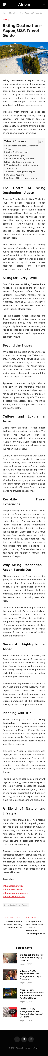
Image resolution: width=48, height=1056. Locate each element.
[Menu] (4, 4)
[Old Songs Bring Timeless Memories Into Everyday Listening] (10, 958)
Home (5, 13)
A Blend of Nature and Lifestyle (21, 178)
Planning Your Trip (15, 175)
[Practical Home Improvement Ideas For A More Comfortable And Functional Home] (10, 993)
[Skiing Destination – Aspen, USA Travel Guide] (24, 73)
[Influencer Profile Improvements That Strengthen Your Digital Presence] (10, 974)
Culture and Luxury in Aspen (20, 158)
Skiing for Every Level (17, 152)
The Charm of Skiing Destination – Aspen (23, 147)
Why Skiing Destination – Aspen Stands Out (22, 167)
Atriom (36, 1048)
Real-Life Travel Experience (20, 162)
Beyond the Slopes (15, 155)
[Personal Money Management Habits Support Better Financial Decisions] (10, 1012)
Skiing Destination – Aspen (15, 905)
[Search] (44, 4)
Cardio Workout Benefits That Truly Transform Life (13, 925)
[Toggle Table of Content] (40, 142)
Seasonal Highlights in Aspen (20, 171)
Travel (6, 20)
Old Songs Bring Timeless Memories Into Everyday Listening (32, 957)
